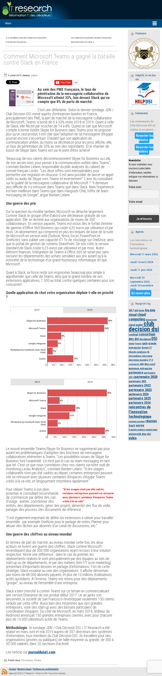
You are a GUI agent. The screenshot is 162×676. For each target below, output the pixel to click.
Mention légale (24, 669)
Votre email (135, 201)
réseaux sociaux (137, 421)
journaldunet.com (41, 652)
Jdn (141, 364)
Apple (141, 310)
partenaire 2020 (145, 377)
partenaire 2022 (140, 385)
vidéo (133, 438)
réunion (151, 421)
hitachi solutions (138, 351)
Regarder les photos (144, 138)
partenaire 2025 (140, 398)
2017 (131, 310)
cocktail (133, 334)
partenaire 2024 (138, 394)
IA (148, 351)
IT (150, 360)
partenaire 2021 (137, 381)
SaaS (132, 425)
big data (150, 310)
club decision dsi (144, 326)
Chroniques (27, 660)
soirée (140, 425)
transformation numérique (143, 429)
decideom (145, 339)
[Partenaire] (144, 53)
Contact (12, 669)
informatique (135, 356)
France (138, 343)
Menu (8, 23)
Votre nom (135, 187)
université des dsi (140, 434)
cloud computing (137, 316)
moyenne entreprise (140, 368)
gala (145, 343)
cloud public (136, 324)
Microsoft (149, 364)
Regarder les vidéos (144, 149)
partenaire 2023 (140, 390)
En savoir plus (140, 293)
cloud (133, 315)
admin (34, 75)
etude (131, 343)
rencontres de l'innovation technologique (140, 411)
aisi (136, 310)
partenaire (136, 372)
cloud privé (151, 319)
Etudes (37, 660)
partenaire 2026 (140, 403)
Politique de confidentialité (45, 669)
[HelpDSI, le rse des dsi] (144, 94)
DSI (154, 338)
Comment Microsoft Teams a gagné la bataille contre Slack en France (59, 59)
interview (147, 355)
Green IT (147, 347)
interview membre (138, 359)
